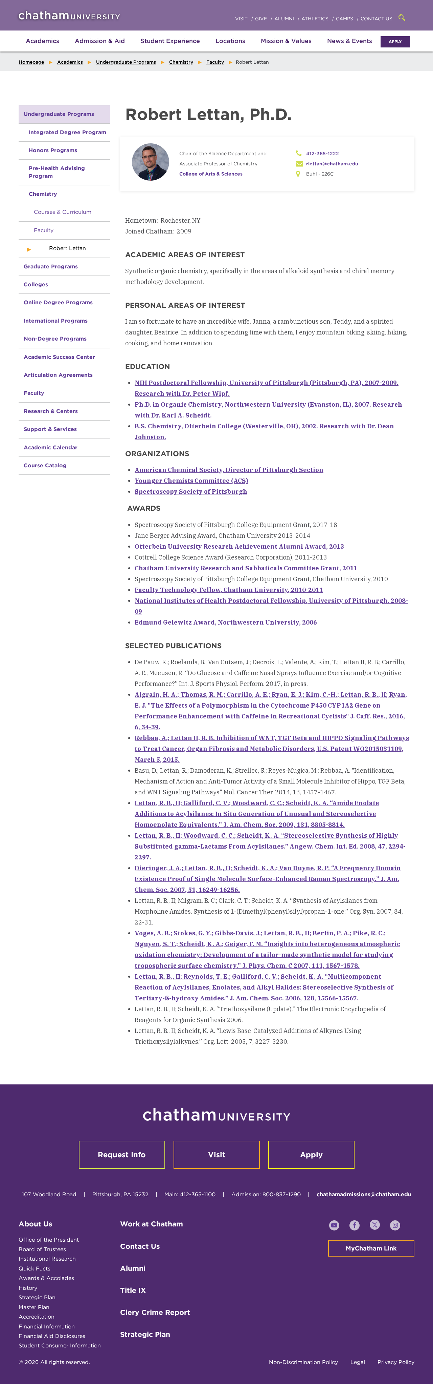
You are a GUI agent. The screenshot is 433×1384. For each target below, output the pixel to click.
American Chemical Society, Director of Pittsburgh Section (229, 470)
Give (261, 18)
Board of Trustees (42, 1249)
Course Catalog (45, 465)
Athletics (315, 18)
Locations (230, 40)
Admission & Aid (100, 40)
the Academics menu (24, 48)
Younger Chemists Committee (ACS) (191, 481)
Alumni (284, 18)
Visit (242, 18)
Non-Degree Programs (55, 338)
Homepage (31, 62)
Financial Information (47, 1326)
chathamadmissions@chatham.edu (364, 1194)
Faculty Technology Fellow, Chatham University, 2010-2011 (229, 590)
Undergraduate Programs (126, 62)
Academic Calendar (50, 447)
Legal (357, 1362)
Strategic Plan (37, 1297)
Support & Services (50, 429)
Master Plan (34, 1307)
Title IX (133, 1290)
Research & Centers (51, 411)
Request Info (122, 1154)
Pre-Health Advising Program (57, 172)
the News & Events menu (350, 48)
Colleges (36, 284)
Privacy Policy (396, 1362)
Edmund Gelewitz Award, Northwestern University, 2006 (226, 622)
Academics (42, 40)
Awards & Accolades (46, 1278)
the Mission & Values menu (286, 48)
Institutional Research (47, 1259)
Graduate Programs (51, 266)
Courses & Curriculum (62, 212)
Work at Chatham (151, 1224)
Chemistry (181, 62)
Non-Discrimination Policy (303, 1362)
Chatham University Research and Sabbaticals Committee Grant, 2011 (246, 568)
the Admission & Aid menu (91, 48)
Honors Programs (53, 150)
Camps (345, 18)
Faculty (215, 62)
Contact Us (376, 18)
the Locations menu (230, 48)
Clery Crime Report (155, 1312)
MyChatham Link (371, 1248)
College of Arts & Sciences (211, 174)
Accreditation (36, 1317)
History (28, 1288)
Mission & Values (286, 40)
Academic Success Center (59, 357)
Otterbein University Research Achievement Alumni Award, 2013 (239, 546)
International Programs (56, 321)
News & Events (349, 40)
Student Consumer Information (60, 1345)
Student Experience (170, 40)
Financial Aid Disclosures (52, 1336)
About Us (35, 1224)
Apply (395, 41)
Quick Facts (34, 1268)
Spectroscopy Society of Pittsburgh (191, 491)
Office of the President (49, 1240)
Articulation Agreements (58, 375)
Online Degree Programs (58, 302)
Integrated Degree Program (67, 132)
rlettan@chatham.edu (332, 163)
